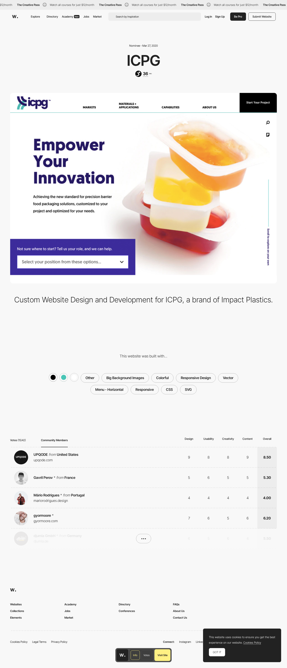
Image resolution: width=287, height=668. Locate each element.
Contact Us (180, 617)
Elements (16, 617)
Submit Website (262, 16)
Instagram (185, 641)
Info (135, 655)
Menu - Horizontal (109, 389)
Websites (16, 604)
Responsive (144, 389)
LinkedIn (201, 641)
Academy (70, 16)
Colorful (162, 378)
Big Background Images (125, 378)
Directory (52, 16)
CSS (169, 389)
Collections (17, 611)
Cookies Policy (19, 641)
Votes (147, 655)
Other (90, 378)
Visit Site (163, 655)
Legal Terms (39, 641)
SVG (188, 389)
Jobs (86, 16)
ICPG (143, 60)
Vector (228, 378)
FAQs (176, 604)
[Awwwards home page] (122, 655)
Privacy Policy (59, 641)
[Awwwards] (15, 16)
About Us (178, 611)
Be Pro (238, 16)
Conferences (127, 611)
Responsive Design (196, 378)
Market (97, 16)
